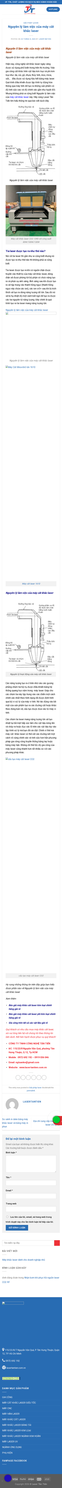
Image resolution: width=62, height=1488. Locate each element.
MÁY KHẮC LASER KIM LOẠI (16, 1430)
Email (9, 1190)
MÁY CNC (7, 1408)
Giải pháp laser (31, 23)
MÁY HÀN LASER (10, 1413)
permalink (31, 1091)
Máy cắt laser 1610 (31, 584)
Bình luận (11, 1152)
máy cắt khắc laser (19, 97)
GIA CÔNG (7, 1397)
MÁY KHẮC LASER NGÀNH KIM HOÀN (21, 1436)
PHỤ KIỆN (7, 1452)
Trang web (11, 1203)
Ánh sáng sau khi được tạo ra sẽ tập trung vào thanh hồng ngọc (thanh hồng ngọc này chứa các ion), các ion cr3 (31, 285)
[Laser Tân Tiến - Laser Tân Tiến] (29, 9)
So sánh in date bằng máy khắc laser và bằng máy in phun (15, 1123)
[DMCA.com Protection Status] (11, 1378)
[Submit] (57, 1243)
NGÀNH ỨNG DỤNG (12, 1447)
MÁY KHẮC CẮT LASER (14, 1419)
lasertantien (45, 39)
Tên (8, 1177)
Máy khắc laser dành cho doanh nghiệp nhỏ (23, 1259)
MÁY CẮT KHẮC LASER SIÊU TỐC (19, 1402)
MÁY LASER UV (10, 1441)
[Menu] (4, 9)
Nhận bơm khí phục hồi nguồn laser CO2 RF (30, 1280)
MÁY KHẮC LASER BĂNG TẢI (16, 1425)
